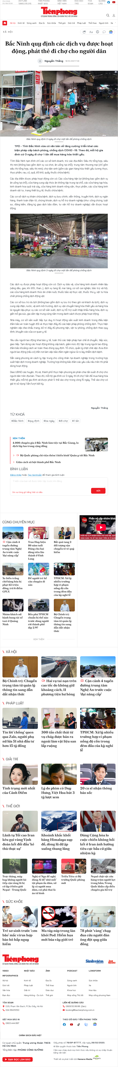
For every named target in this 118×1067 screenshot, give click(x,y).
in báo (97, 32)
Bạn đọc (6, 995)
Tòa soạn (7, 1002)
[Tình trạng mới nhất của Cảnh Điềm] (20, 774)
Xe (112, 23)
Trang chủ (4, 23)
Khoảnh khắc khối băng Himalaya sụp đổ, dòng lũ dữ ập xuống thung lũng (56, 842)
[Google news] (96, 1024)
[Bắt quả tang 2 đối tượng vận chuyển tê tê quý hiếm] (64, 533)
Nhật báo (29, 971)
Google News (111, 32)
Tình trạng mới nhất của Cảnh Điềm (18, 790)
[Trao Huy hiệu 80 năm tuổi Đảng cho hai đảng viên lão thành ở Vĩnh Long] (38, 533)
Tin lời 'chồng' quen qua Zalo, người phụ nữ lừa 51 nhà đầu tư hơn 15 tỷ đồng (18, 739)
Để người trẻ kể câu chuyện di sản (37, 582)
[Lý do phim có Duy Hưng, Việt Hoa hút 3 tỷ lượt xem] (59, 774)
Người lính (103, 23)
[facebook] (108, 2)
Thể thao (92, 23)
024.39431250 (12, 1010)
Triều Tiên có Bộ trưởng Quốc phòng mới (73, 880)
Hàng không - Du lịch (33, 995)
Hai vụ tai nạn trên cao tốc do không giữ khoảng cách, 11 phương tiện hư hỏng (58, 687)
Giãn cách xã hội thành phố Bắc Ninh (38, 462)
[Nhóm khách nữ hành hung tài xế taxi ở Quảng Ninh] (12, 605)
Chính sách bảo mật (30, 1035)
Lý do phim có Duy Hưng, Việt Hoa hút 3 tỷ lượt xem (58, 792)
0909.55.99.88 (73, 1006)
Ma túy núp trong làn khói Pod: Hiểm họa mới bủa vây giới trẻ (58, 935)
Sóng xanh (32, 23)
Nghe (6, 82)
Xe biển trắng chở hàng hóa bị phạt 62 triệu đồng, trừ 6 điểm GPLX (12, 585)
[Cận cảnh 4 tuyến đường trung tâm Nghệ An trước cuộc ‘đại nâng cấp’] (12, 533)
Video (5, 971)
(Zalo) (83, 1006)
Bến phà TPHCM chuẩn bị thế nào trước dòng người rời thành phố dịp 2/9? (38, 621)
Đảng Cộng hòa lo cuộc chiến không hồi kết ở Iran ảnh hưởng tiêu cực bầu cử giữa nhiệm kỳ (97, 844)
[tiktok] (80, 1024)
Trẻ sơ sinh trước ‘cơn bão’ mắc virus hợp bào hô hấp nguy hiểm (19, 937)
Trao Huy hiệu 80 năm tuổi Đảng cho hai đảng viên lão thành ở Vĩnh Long (37, 550)
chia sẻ (84, 32)
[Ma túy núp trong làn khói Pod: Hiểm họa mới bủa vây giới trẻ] (59, 916)
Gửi (98, 490)
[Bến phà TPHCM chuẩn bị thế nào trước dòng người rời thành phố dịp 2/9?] (38, 605)
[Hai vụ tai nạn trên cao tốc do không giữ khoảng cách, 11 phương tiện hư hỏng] (59, 666)
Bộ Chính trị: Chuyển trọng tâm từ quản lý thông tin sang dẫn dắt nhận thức (63, 623)
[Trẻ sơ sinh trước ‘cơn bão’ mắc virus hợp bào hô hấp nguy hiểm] (20, 916)
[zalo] (88, 1024)
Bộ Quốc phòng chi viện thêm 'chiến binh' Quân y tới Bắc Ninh (57, 455)
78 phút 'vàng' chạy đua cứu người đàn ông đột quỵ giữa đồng (95, 937)
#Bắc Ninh (17, 420)
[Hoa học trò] (112, 962)
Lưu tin (6, 98)
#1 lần (75, 420)
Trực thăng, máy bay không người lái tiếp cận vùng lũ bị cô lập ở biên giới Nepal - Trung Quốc (14, 883)
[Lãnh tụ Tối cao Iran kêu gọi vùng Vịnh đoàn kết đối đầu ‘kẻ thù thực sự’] (20, 821)
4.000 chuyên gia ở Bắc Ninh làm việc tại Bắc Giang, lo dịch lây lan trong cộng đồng (46, 444)
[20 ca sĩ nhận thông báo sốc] (98, 774)
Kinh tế (21, 23)
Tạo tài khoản (35, 474)
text (91, 32)
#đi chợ (63, 420)
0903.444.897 (12, 1023)
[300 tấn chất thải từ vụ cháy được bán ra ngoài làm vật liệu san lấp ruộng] (59, 718)
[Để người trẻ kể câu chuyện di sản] (38, 569)
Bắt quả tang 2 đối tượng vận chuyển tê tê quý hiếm (64, 547)
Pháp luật (81, 23)
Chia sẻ (6, 90)
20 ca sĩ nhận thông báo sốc (96, 790)
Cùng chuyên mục (18, 522)
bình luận (104, 32)
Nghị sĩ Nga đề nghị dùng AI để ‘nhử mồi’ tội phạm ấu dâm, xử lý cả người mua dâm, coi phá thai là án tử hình (44, 885)
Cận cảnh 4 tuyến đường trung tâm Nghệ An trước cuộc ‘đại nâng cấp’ (12, 548)
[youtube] (114, 2)
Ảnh (48, 971)
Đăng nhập (15, 474)
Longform (95, 971)
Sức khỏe (51, 23)
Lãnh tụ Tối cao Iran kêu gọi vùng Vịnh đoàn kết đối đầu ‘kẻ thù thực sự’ (18, 842)
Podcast (72, 971)
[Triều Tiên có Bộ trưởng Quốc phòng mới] (73, 866)
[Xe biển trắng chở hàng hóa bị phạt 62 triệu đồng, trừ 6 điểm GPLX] (12, 569)
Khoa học (71, 990)
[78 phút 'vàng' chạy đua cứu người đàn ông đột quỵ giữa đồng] (98, 916)
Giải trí (12, 759)
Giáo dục (50, 990)
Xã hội (13, 23)
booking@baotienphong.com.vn (80, 1010)
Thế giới (62, 23)
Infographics (10, 975)
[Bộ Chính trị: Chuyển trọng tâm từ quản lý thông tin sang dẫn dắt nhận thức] (64, 605)
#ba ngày (49, 420)
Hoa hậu (92, 990)
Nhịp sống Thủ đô (75, 995)
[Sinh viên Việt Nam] (95, 962)
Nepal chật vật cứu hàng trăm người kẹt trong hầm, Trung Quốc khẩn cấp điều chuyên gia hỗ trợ (103, 883)
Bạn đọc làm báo (19, 1059)
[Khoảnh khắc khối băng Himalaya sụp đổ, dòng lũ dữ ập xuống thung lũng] (59, 821)
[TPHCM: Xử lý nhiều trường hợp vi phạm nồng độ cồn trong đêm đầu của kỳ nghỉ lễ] (64, 569)
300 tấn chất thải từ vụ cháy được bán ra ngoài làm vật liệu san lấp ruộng (58, 739)
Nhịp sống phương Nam (99, 995)
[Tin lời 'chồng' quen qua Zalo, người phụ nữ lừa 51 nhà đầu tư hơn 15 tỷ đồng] (20, 718)
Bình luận (6, 106)
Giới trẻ (71, 23)
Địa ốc (42, 23)
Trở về (6, 114)
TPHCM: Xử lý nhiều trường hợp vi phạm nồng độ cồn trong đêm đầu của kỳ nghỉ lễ (63, 587)
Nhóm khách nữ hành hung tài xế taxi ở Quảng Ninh (12, 619)
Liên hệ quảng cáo (73, 1002)
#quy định (33, 420)
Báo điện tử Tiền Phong (59, 12)
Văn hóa (6, 990)
